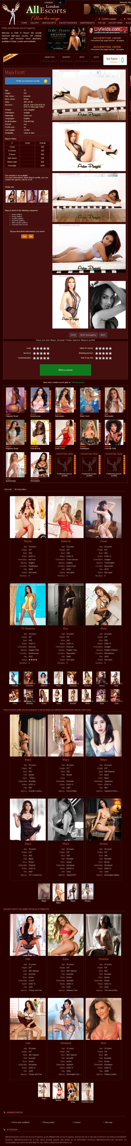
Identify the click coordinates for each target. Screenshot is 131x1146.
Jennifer (73, 703)
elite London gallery (20, 222)
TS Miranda (30, 702)
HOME (24, 23)
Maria (58, 686)
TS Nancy (103, 685)
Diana (44, 703)
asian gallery (17, 214)
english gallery (18, 218)
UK (60, 3)
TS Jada (118, 702)
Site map (108, 1122)
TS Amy (17, 702)
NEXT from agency (88, 335)
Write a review (65, 370)
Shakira (87, 686)
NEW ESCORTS (49, 23)
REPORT (66, 59)
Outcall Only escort (20, 225)
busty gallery (17, 216)
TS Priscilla (16, 685)
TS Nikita (89, 702)
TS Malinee (45, 685)
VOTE (96, 59)
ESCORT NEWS (115, 23)
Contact (77, 1122)
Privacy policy (49, 1122)
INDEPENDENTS (87, 23)
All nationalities (20, 489)
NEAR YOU (49, 59)
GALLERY (34, 23)
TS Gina (60, 702)
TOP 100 (101, 23)
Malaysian (28, 115)
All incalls (8, 489)
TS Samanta (74, 685)
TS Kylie (104, 702)
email (30, 180)
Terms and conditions (21, 1122)
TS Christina (30, 685)
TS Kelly (118, 685)
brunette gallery (18, 220)
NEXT (81, 59)
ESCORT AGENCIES (68, 23)
